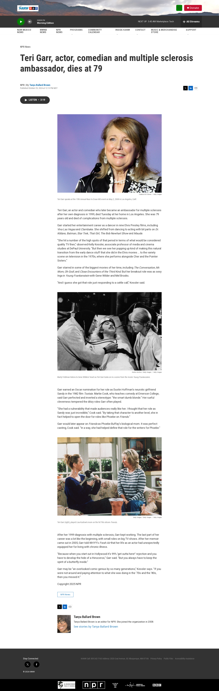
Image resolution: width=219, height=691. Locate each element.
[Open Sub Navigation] (72, 34)
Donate (194, 7)
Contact (140, 30)
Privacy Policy (156, 658)
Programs (76, 30)
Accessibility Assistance (184, 658)
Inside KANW (122, 30)
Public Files (168, 658)
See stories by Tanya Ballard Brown (96, 626)
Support (191, 30)
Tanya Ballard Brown (39, 84)
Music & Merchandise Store (164, 31)
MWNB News (43, 31)
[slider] (34, 21)
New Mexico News (24, 31)
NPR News (59, 31)
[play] (20, 21)
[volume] (29, 21)
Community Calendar (95, 31)
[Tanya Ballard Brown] (64, 624)
